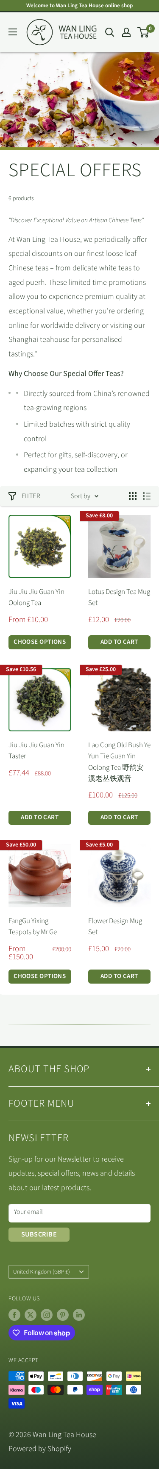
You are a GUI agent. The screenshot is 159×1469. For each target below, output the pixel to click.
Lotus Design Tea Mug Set (119, 597)
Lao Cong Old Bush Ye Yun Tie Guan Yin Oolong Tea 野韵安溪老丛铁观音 (119, 762)
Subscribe (39, 1234)
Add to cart (119, 641)
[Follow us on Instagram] (47, 1315)
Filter (31, 496)
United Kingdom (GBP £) (41, 1272)
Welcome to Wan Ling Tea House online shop (79, 5)
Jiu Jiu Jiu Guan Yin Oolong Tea (36, 597)
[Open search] (109, 32)
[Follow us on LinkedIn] (79, 1315)
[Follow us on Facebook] (14, 1315)
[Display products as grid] (133, 496)
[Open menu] (12, 32)
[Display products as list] (147, 496)
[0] (143, 32)
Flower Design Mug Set (115, 926)
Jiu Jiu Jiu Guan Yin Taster (36, 750)
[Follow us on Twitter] (30, 1315)
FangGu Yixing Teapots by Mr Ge (32, 926)
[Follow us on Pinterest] (63, 1315)
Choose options (40, 641)
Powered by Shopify (39, 1448)
